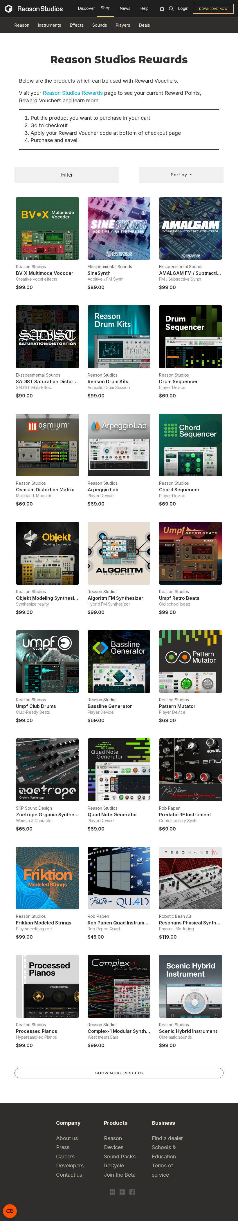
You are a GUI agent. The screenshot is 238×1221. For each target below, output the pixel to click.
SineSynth (99, 273)
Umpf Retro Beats (179, 598)
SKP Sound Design (34, 808)
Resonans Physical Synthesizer (194, 923)
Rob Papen (170, 808)
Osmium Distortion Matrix (45, 490)
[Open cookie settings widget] (10, 1211)
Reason (22, 25)
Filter (67, 175)
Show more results (119, 1073)
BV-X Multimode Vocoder (44, 273)
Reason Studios (31, 266)
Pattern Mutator (177, 706)
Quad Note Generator (112, 814)
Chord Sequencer (179, 490)
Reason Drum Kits (108, 381)
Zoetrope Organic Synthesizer (51, 814)
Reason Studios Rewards (73, 93)
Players (123, 25)
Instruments (49, 25)
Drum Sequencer (178, 381)
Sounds (99, 25)
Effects (77, 25)
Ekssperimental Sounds (110, 266)
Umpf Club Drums (36, 706)
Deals (144, 25)
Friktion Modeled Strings (43, 923)
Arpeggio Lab (103, 490)
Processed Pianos (36, 1031)
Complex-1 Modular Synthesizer (124, 1031)
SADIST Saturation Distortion (49, 381)
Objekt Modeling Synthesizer (49, 598)
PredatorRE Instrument (185, 814)
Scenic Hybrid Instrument (188, 1031)
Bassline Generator (110, 706)
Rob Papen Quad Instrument (120, 923)
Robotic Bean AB (175, 916)
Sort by (180, 174)
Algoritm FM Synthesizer (115, 598)
